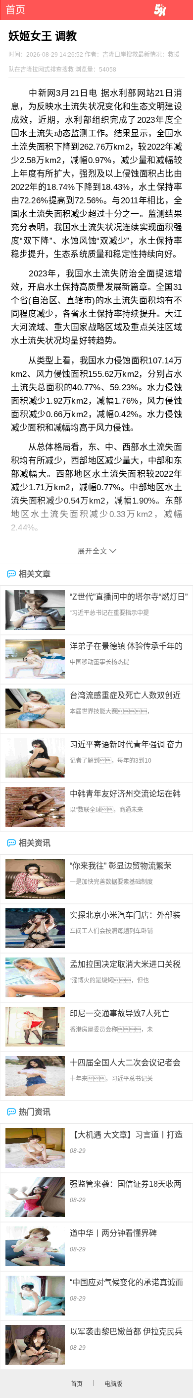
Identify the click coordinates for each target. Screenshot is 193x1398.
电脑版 (113, 1384)
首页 (15, 9)
